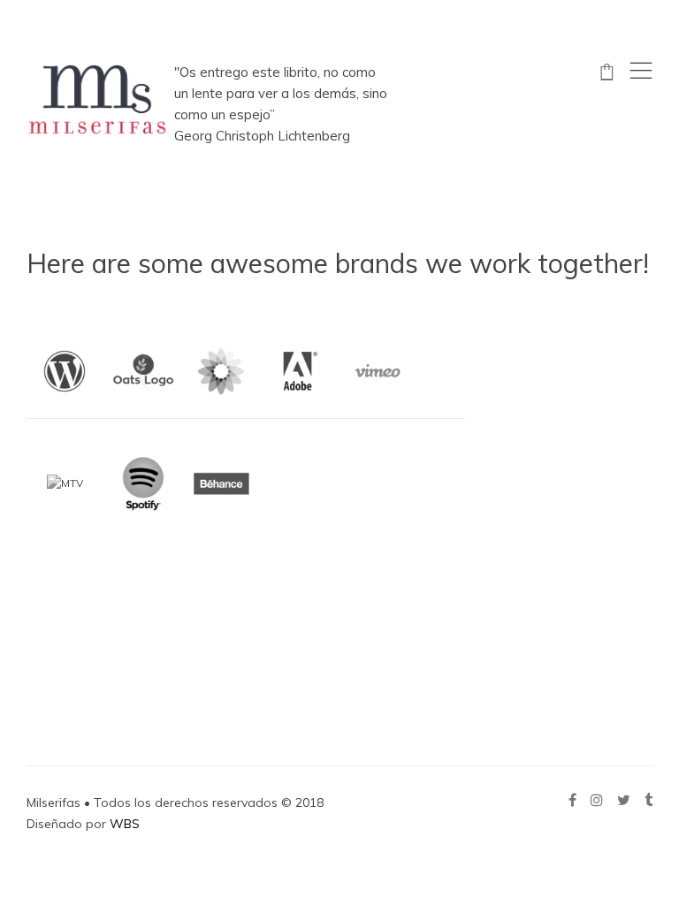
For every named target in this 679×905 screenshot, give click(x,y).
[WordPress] (64, 371)
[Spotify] (143, 483)
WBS (125, 824)
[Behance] (221, 483)
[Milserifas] (97, 100)
